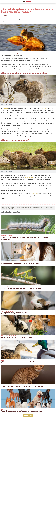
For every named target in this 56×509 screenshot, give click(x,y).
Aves (2, 360)
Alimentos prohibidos (7, 311)
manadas (35, 193)
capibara (5, 108)
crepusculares (28, 177)
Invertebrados (5, 286)
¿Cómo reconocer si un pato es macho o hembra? (18, 362)
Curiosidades (11, 5)
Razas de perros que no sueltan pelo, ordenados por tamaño (22, 411)
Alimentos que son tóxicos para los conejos (16, 337)
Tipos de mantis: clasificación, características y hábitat (21, 288)
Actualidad (3, 5)
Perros (3, 409)
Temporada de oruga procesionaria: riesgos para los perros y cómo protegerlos (25, 238)
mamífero (44, 108)
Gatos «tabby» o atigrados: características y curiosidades (22, 386)
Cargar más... (28, 415)
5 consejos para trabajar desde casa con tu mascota (20, 264)
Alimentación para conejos (8, 335)
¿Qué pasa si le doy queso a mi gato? (14, 313)
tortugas (21, 121)
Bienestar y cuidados (6, 235)
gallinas (11, 121)
